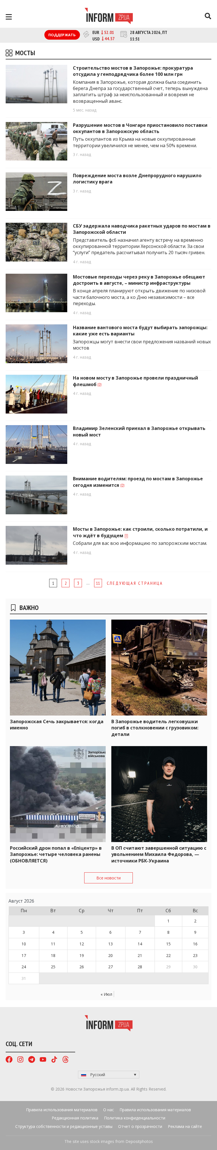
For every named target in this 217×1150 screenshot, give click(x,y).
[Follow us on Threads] (65, 1060)
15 (168, 943)
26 (81, 966)
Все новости (108, 878)
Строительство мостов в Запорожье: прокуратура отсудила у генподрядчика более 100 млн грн (133, 71)
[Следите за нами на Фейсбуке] (9, 1060)
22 (168, 955)
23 (195, 955)
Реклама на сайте (185, 1126)
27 (110, 966)
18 (53, 955)
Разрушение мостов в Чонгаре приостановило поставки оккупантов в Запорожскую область (140, 128)
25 (53, 966)
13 (110, 943)
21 (140, 955)
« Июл (106, 994)
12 (81, 943)
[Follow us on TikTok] (54, 1060)
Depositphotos (139, 1141)
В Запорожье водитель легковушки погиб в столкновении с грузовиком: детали (154, 727)
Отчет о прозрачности (140, 1126)
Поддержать (62, 34)
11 (98, 583)
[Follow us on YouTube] (43, 1060)
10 (23, 943)
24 (23, 966)
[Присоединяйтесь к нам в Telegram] (31, 1060)
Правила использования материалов (61, 1109)
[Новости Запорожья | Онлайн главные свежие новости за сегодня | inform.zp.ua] (108, 17)
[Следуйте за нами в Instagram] (20, 1060)
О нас (108, 1109)
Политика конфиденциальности (134, 1118)
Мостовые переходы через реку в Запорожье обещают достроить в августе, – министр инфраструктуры (139, 280)
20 (110, 955)
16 (195, 943)
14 (140, 943)
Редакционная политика (75, 1118)
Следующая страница (135, 583)
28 (140, 966)
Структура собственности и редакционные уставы (63, 1126)
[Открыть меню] (9, 17)
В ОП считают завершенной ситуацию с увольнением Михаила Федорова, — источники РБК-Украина (158, 854)
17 (23, 955)
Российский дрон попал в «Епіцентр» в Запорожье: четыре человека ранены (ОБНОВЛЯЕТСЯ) (56, 854)
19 (81, 955)
